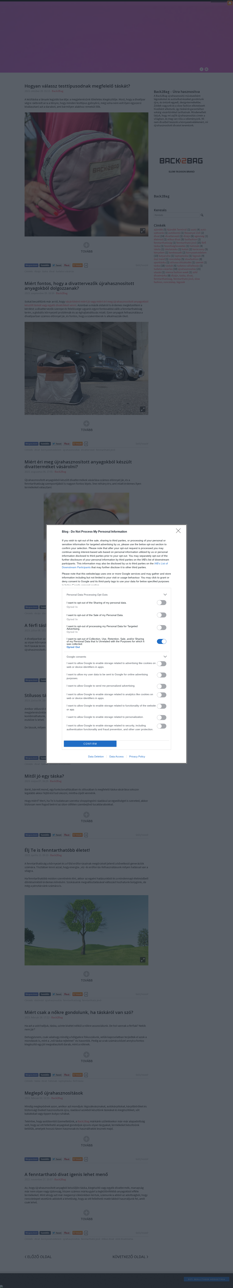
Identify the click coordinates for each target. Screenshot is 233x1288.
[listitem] (116, 594)
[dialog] (116, 644)
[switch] (161, 602)
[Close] (179, 531)
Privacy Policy (137, 756)
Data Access (116, 756)
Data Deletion (96, 756)
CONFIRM (90, 743)
